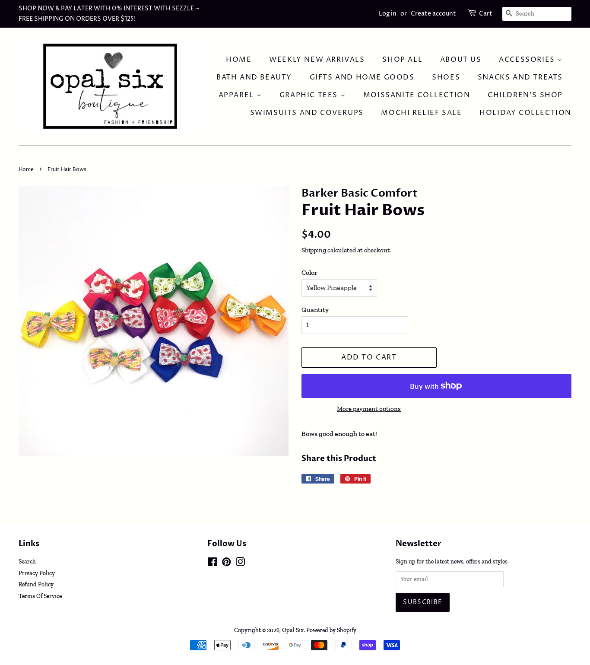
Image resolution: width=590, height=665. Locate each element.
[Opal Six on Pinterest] (226, 563)
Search (27, 561)
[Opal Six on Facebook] (212, 563)
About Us (461, 59)
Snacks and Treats (520, 77)
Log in (388, 14)
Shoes (446, 77)
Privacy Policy (37, 573)
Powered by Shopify (331, 630)
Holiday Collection (525, 113)
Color (309, 272)
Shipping (313, 250)
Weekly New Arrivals (317, 59)
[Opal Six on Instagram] (240, 563)
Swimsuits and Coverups (307, 113)
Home (238, 59)
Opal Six (293, 630)
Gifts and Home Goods (362, 77)
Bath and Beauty (254, 77)
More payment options (369, 409)
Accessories (528, 59)
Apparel (238, 95)
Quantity (315, 309)
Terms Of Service (40, 595)
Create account (433, 14)
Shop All (402, 59)
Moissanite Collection (416, 95)
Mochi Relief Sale (421, 113)
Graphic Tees (309, 95)
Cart (485, 14)
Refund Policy (36, 584)
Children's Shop (525, 95)
